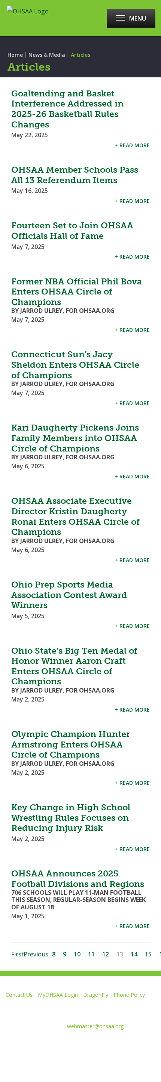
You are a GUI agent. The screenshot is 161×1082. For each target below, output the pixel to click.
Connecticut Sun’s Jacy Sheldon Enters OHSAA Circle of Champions (75, 364)
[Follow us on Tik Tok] (112, 1044)
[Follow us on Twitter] (33, 1044)
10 (77, 954)
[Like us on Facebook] (9, 1044)
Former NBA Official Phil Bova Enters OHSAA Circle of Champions (76, 291)
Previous (36, 954)
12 (105, 954)
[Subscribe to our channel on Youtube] (59, 1044)
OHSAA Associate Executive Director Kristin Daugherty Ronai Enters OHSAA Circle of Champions (75, 516)
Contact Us (19, 994)
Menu (137, 18)
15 (148, 954)
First (17, 954)
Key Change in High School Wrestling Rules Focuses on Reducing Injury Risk (70, 817)
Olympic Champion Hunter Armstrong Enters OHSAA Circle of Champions (70, 744)
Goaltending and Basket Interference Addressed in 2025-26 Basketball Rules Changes (67, 109)
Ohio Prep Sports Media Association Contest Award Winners (69, 594)
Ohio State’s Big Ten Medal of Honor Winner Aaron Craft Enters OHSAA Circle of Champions (74, 666)
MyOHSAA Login (58, 994)
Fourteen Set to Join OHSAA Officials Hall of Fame (72, 230)
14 (134, 954)
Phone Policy (129, 994)
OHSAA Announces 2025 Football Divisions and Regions (77, 878)
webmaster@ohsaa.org (95, 1026)
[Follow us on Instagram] (86, 1044)
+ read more (132, 145)
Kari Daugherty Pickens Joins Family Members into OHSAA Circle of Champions (75, 437)
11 (91, 954)
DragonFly (95, 994)
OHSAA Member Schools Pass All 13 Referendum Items (74, 174)
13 (119, 954)
